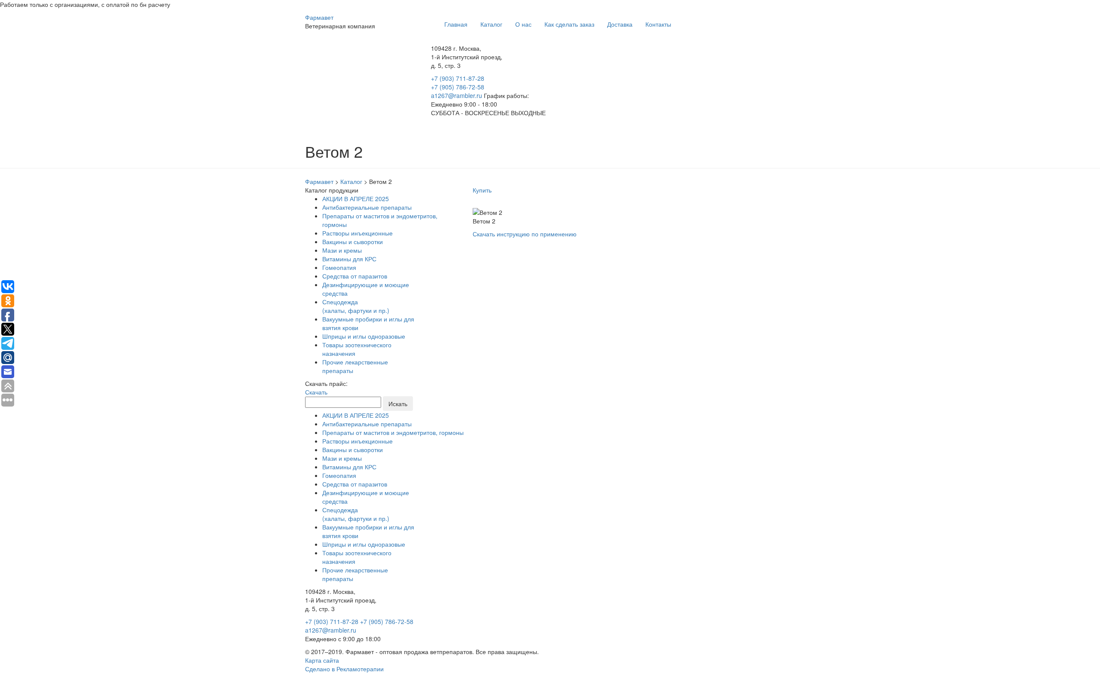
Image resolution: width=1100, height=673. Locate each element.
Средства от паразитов (354, 276)
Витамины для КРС (349, 258)
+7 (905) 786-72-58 (457, 87)
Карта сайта (322, 660)
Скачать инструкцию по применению (525, 233)
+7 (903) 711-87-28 (457, 78)
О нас (523, 24)
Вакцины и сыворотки (352, 241)
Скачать (316, 392)
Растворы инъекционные (357, 233)
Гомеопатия (339, 267)
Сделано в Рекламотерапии (344, 668)
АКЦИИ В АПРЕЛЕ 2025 (355, 198)
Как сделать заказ (569, 24)
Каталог (491, 24)
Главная (456, 24)
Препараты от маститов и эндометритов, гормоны (393, 432)
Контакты (658, 24)
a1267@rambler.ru (457, 95)
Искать (397, 403)
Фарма (319, 17)
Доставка (619, 24)
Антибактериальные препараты (367, 207)
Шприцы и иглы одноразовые (363, 336)
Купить (482, 190)
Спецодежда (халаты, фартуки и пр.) (355, 306)
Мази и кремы (342, 250)
